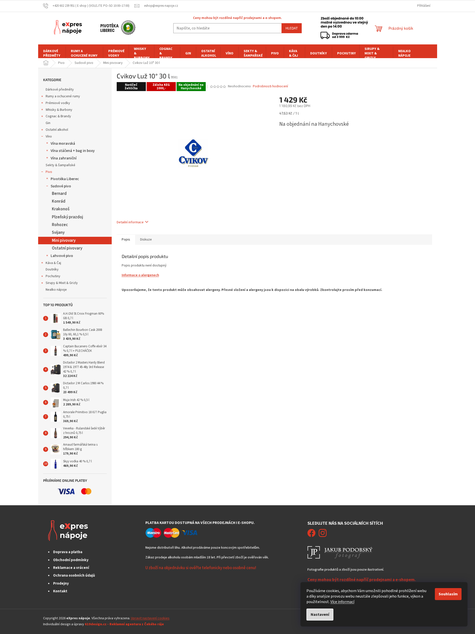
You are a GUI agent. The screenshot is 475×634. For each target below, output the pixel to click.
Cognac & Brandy (58, 116)
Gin (48, 123)
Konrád (58, 201)
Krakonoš (61, 209)
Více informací (342, 602)
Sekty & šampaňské (60, 165)
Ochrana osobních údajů (74, 575)
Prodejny (61, 583)
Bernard (59, 194)
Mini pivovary (64, 241)
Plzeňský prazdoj (67, 217)
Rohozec (60, 225)
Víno (49, 136)
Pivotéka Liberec (65, 179)
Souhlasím (448, 594)
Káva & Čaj (53, 262)
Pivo (49, 171)
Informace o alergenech (140, 275)
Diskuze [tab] (146, 239)
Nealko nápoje (56, 289)
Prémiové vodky (58, 103)
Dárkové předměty (60, 89)
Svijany (58, 233)
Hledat (291, 28)
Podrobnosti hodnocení (270, 86)
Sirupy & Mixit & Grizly (62, 282)
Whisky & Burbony (59, 109)
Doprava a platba (67, 552)
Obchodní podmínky (71, 560)
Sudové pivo (61, 186)
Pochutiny (53, 276)
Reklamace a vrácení (71, 567)
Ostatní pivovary (67, 248)
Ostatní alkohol (57, 129)
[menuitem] (52, 53)
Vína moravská (63, 143)
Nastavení (320, 614)
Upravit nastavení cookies (150, 618)
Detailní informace (130, 222)
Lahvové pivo (62, 255)
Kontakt (60, 591)
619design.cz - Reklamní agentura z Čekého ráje (124, 624)
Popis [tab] (126, 239)
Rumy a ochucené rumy (63, 96)
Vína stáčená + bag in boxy (73, 150)
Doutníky (52, 269)
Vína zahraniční (64, 158)
